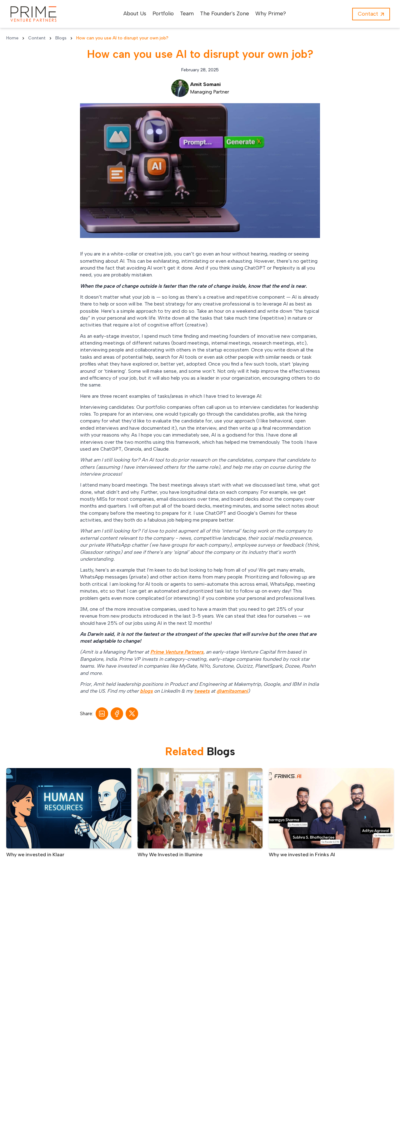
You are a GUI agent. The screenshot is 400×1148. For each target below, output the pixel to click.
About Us (134, 13)
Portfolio (163, 13)
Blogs (61, 38)
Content (37, 38)
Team (187, 13)
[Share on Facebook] (117, 714)
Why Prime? (270, 13)
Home (12, 38)
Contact (368, 14)
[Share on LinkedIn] (102, 713)
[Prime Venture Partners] (33, 14)
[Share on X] (132, 713)
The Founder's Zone (224, 13)
